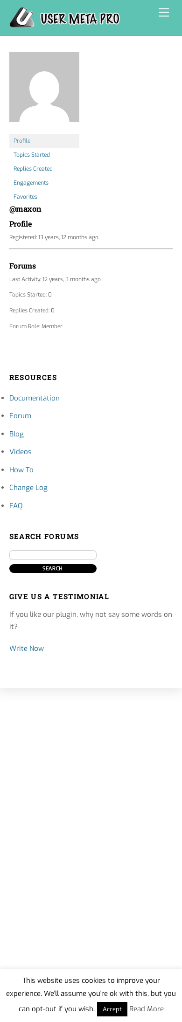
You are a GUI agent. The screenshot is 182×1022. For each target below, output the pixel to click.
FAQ (15, 506)
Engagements (31, 182)
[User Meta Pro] (64, 23)
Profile (22, 141)
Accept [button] (112, 1009)
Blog (16, 434)
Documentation (34, 398)
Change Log (28, 487)
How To (21, 470)
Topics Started (32, 155)
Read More (146, 1009)
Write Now (26, 648)
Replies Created (33, 169)
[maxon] (44, 129)
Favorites (25, 196)
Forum (20, 416)
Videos (20, 451)
